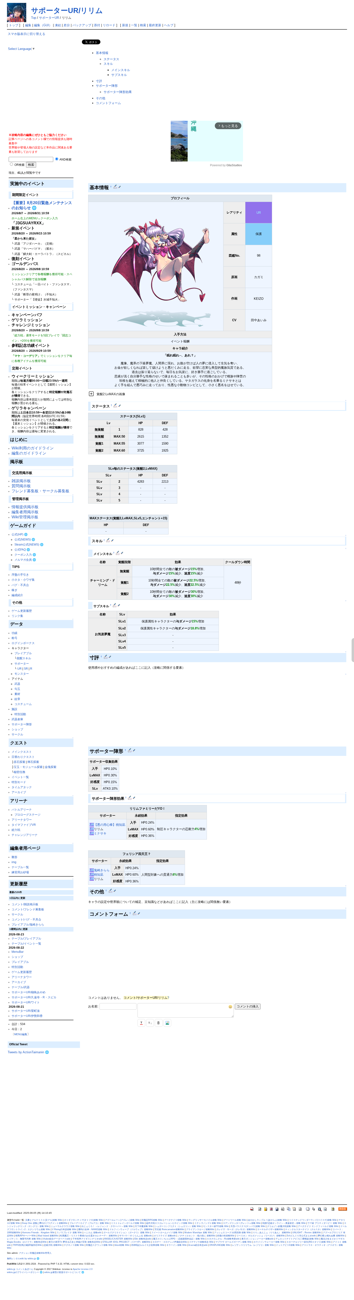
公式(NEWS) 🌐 (24, 539)
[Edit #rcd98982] (130, 797)
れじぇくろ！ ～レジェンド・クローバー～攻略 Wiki (107, 1226)
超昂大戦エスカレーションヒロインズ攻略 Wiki (169, 1223)
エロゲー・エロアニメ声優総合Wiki (169, 1242)
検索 (143, 25)
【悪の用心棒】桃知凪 (109, 825)
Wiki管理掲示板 (25, 517)
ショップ (17, 729)
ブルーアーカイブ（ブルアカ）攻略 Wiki (89, 1223)
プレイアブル (23, 653)
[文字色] (141, 1023)
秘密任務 (19, 771)
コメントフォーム (108, 103)
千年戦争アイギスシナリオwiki (87, 1239)
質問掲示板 (21, 486)
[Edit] (119, 187)
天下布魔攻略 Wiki (144, 1226)
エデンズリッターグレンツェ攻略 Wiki (242, 1223)
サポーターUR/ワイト (26, 1002)
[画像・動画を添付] (167, 1023)
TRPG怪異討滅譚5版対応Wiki (27, 1245)
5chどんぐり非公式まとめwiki (301, 1235)
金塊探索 (50, 766)
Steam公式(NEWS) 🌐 (29, 544)
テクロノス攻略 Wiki (74, 1245)
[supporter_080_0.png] (156, 266)
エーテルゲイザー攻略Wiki (270, 1229)
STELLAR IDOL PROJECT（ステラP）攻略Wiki (126, 1242)
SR (26, 668)
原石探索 (19, 761)
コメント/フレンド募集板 (28, 909)
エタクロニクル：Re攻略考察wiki (223, 1239)
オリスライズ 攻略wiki (165, 1235)
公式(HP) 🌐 (20, 534)
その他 (100, 98)
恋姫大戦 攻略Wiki (53, 1245)
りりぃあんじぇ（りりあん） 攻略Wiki (271, 1232)
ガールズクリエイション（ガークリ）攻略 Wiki (126, 1232)
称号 (14, 638)
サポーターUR (49, 18)
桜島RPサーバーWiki (25, 1235)
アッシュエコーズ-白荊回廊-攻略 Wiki (232, 1232)
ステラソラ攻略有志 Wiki (201, 1242)
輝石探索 (33, 761)
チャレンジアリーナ (25, 834)
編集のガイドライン (29, 453)
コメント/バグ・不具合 (26, 919)
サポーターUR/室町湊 (26, 1010)
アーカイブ (19, 792)
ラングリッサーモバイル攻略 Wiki (205, 1220)
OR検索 (19, 164)
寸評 (99, 81)
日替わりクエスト (23, 756)
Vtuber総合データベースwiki (57, 1239)
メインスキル (120, 70)
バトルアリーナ (22, 809)
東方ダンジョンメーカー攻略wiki (258, 1239)
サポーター (21, 663)
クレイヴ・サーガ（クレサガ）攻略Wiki (235, 1229)
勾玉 (17, 688)
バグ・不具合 (20, 585)
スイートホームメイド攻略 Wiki (167, 1232)
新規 (125, 25)
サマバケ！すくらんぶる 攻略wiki (135, 1235)
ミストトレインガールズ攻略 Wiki (127, 1223)
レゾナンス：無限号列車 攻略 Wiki (24, 1239)
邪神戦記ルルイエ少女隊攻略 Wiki (147, 1245)
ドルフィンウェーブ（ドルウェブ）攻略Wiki (131, 1229)
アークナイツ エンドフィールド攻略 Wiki (318, 1226)
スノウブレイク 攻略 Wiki (69, 1232)
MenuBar (18, 951)
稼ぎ (14, 590)
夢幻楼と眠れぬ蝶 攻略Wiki (331, 1235)
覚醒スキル (24, 658)
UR (19, 668)
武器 (17, 683)
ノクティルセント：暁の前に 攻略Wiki (196, 1235)
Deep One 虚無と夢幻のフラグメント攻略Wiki (44, 1223)
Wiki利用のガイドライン (33, 448)
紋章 (17, 698)
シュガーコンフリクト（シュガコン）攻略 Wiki (178, 1226)
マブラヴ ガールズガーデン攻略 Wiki (234, 1242)
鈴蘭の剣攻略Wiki (226, 1235)
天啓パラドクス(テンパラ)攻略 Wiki (247, 1226)
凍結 (58, 25)
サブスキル (119, 75)
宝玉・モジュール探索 (28, 766)
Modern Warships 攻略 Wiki (198, 1232)
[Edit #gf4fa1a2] (111, 890)
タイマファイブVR (24, 824)
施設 (14, 709)
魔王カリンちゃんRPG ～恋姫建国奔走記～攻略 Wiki (179, 1239)
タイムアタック (22, 787)
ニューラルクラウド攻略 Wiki (65, 1226)
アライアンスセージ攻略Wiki (200, 1229)
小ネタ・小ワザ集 (23, 579)
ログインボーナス (23, 643)
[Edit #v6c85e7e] (108, 540)
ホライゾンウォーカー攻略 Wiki (269, 1242)
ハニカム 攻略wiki (92, 1232)
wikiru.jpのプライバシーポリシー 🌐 (24, 1272)
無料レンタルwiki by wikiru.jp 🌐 (23, 1258)
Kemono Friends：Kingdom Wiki (38, 1232)
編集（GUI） (43, 25)
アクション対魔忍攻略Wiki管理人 (35, 1253)
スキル (108, 64)
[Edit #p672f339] (118, 553)
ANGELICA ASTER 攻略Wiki (118, 1239)
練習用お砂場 (20, 872)
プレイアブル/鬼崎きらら (28, 924)
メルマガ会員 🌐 (25, 559)
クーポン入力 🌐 (25, 554)
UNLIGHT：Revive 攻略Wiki (306, 1232)
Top (33, 18)
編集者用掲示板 (25, 512)
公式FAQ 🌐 (22, 549)
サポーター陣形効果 (118, 92)
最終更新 (155, 25)
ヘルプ (168, 25)
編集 (28, 25)
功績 (14, 632)
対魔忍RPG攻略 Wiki (152, 1220)
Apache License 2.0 (82, 1269)
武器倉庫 (17, 719)
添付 (97, 25)
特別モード (19, 782)
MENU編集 (20, 1034)
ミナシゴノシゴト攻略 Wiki (207, 1223)
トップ (13, 25)
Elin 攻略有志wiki (142, 1239)
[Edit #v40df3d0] (130, 750)
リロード (109, 25)
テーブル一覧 (20, 867)
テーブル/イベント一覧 (26, 943)
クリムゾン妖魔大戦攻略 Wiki (281, 1226)
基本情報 (102, 53)
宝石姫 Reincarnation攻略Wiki (169, 1229)
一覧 (134, 25)
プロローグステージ (27, 814)
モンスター (21, 673)
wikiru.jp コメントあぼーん (20, 1269)
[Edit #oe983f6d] (106, 656)
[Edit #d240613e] (115, 405)
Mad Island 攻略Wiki (48, 1235)
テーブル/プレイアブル (26, 938)
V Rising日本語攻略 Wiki (64, 1229)
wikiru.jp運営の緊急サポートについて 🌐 (64, 1272)
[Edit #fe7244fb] (115, 605)
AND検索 (65, 159)
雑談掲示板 (21, 481)
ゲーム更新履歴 (22, 610)
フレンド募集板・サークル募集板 (40, 491)
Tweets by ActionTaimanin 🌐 (28, 1052)
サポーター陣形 (22, 724)
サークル (17, 734)
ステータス (111, 59)
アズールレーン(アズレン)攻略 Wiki (122, 1220)
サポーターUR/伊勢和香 (27, 1015)
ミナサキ (100, 833)
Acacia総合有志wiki (198, 1245)
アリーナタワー (22, 819)
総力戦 (16, 829)
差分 (67, 25)
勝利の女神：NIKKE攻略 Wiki (92, 1229)
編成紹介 (17, 595)
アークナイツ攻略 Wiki (175, 1220)
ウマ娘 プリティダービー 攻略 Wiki (325, 1223)
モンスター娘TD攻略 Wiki (216, 1226)
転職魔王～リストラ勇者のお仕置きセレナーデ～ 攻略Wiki (88, 1235)
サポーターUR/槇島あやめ (29, 992)
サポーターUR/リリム (67, 10)
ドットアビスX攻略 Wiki (288, 1245)
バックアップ (81, 25)
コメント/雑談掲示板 (25, 904)
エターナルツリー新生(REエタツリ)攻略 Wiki (309, 1242)
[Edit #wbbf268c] (115, 187)
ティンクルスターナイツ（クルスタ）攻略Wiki (308, 1229)
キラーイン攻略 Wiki (176, 1245)
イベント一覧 (20, 777)
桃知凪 (98, 874)
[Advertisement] (44, 99)
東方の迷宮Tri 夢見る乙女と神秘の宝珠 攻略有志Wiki (74, 1242)
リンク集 (17, 615)
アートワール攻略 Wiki (235, 1220)
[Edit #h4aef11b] (135, 913)
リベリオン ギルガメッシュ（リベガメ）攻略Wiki (260, 1235)
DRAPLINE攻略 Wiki (220, 1245)
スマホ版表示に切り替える (26, 34)
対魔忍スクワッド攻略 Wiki (99, 1245)
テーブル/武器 (21, 987)
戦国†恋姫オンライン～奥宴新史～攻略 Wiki (284, 1223)
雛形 (14, 857)
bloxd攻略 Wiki (122, 1245)
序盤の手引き (20, 574)
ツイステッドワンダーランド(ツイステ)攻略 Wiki (313, 1220)
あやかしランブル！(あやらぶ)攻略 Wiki (267, 1220)
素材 (17, 693)
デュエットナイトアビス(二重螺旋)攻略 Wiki (297, 1239)
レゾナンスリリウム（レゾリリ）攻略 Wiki (253, 1245)
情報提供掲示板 (25, 507)
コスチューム (23, 704)
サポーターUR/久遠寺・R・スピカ (34, 997)
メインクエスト (22, 751)
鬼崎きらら (102, 870)
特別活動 (20, 714)
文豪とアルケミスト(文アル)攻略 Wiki (43, 1220)
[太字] (159, 1023)
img (14, 862)
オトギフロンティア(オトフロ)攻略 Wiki (83, 1220)
